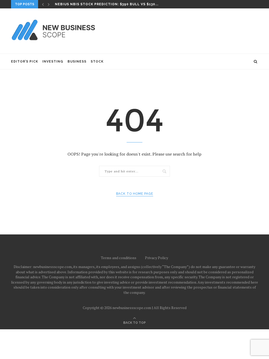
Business (77, 61)
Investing (52, 61)
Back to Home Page (134, 194)
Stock (97, 61)
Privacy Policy (156, 257)
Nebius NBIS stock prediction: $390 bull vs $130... (106, 4)
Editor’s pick (24, 61)
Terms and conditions (118, 257)
